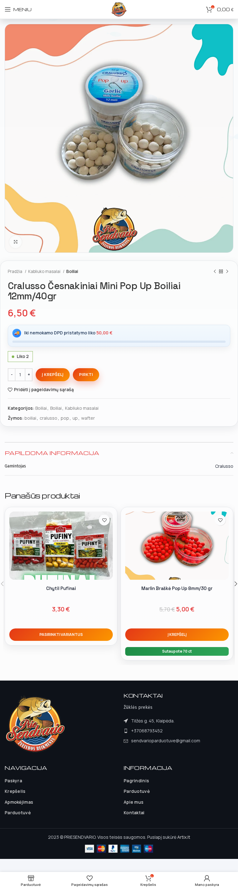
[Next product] (227, 272)
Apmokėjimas (19, 802)
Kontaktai (134, 812)
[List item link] (162, 730)
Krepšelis (15, 791)
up (75, 418)
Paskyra (13, 781)
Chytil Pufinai (61, 588)
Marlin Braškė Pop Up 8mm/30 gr (176, 588)
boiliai (30, 418)
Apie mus (133, 802)
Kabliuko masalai (44, 271)
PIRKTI (86, 374)
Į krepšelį (53, 374)
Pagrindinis (136, 781)
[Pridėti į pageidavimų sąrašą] (104, 520)
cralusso (48, 418)
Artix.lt (183, 837)
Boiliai (72, 271)
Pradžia (15, 271)
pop (65, 418)
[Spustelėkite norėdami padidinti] (15, 242)
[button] (177, 634)
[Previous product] (215, 272)
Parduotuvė (18, 812)
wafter (88, 418)
